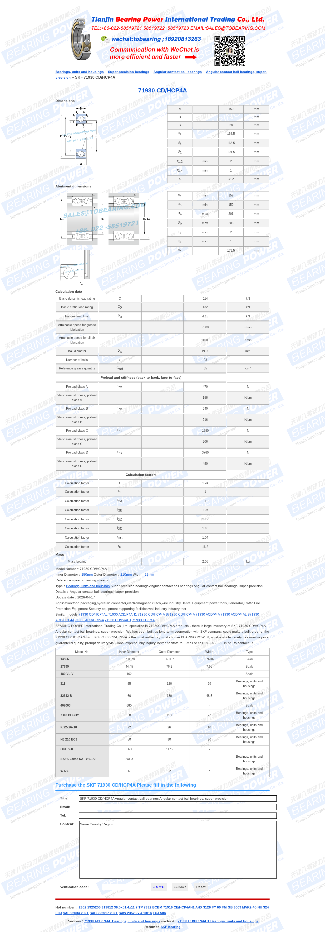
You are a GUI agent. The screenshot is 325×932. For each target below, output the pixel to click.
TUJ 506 (159, 913)
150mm (87, 574)
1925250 (94, 907)
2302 (82, 907)
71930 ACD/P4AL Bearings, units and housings (122, 921)
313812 (107, 907)
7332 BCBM (153, 907)
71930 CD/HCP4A (151, 614)
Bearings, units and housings (79, 72)
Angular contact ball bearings (177, 72)
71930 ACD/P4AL (233, 614)
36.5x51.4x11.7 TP (128, 907)
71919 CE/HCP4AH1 (179, 907)
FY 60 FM (219, 907)
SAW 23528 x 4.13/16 (135, 913)
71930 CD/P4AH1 (118, 620)
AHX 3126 (203, 907)
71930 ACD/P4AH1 (122, 614)
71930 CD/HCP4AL (93, 614)
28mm (149, 574)
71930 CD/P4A (143, 620)
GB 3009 (234, 907)
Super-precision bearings (128, 72)
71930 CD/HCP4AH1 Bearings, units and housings (218, 921)
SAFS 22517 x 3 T (104, 913)
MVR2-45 (249, 907)
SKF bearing (171, 927)
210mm (126, 574)
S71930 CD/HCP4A (180, 614)
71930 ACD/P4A (208, 614)
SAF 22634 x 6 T (76, 913)
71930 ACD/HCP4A (89, 620)
